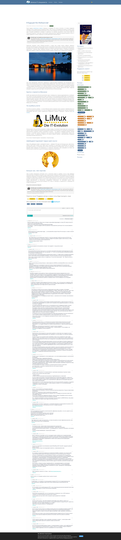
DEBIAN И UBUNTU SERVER (83, 91)
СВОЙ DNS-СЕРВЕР (81, 122)
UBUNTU (89, 137)
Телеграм (60, 2)
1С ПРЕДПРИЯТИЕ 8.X (82, 97)
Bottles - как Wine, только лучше (84, 51)
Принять (81, 536)
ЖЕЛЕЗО (90, 97)
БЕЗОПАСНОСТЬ (81, 137)
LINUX (80, 131)
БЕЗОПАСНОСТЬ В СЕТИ (82, 105)
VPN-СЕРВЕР (89, 122)
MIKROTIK (80, 139)
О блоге (55, 2)
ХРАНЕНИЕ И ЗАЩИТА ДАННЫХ (83, 95)
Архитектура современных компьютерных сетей (50, 38)
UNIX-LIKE (80, 103)
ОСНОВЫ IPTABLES (81, 118)
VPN (90, 141)
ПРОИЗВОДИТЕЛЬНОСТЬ (82, 141)
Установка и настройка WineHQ (84, 55)
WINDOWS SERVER (81, 93)
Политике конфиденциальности (65, 538)
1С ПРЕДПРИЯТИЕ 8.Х (82, 135)
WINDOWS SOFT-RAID (81, 124)
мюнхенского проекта (38, 28)
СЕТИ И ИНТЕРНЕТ (81, 89)
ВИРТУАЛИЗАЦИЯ (81, 145)
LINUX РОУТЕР (90, 116)
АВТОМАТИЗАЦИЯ (81, 143)
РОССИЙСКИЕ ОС (81, 116)
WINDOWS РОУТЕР (81, 120)
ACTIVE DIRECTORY (81, 147)
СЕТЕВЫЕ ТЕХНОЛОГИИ (88, 131)
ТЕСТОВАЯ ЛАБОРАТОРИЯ (82, 101)
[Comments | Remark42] (50, 370)
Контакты (50, 2)
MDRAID (89, 118)
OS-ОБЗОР (80, 99)
